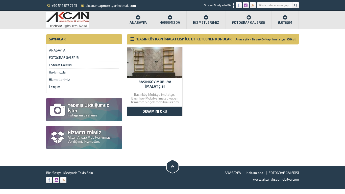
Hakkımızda (170, 22)
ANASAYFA (57, 50)
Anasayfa (138, 22)
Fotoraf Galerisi (60, 65)
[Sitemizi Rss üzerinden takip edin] (253, 5)
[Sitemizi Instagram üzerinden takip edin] (246, 5)
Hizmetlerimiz (206, 22)
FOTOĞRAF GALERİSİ (248, 22)
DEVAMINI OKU (154, 111)
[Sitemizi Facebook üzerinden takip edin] (239, 5)
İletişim (285, 22)
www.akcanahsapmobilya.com (276, 179)
